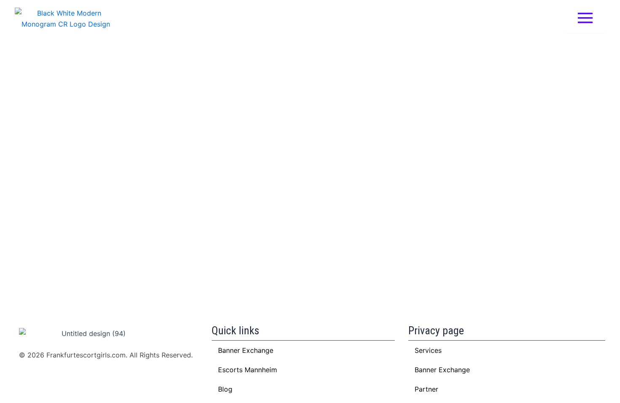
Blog (225, 389)
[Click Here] (585, 18)
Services (428, 350)
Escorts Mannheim (247, 369)
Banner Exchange (442, 369)
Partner (426, 389)
